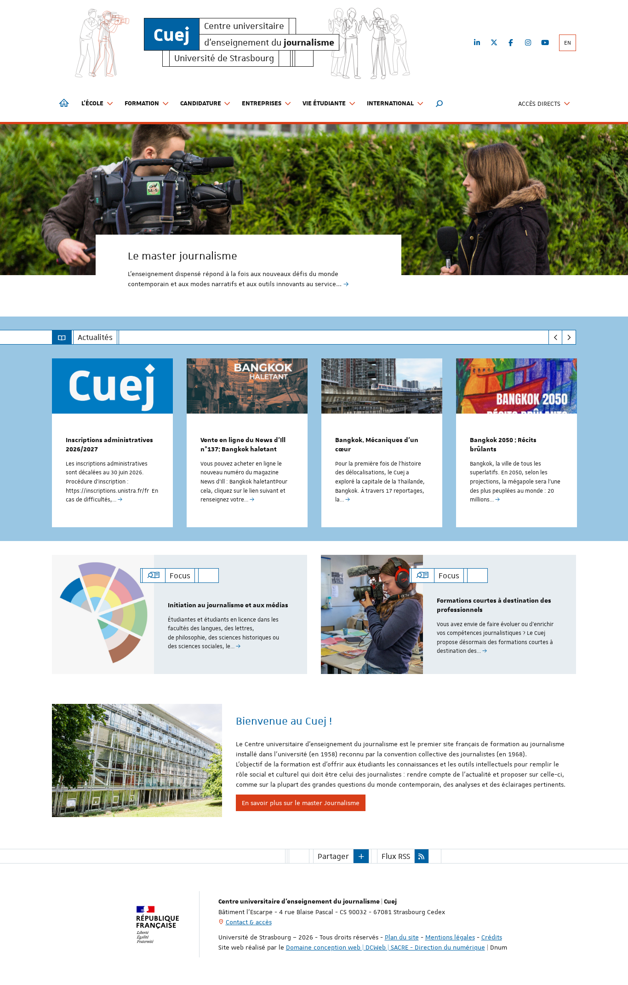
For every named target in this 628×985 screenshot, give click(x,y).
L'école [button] (92, 103)
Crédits (491, 937)
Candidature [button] (200, 103)
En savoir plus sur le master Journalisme (301, 803)
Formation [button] (142, 103)
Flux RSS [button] (396, 856)
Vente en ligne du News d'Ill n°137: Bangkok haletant (242, 445)
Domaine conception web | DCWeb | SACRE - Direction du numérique (385, 947)
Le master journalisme (182, 256)
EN (567, 42)
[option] (314, 213)
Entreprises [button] (261, 103)
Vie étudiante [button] (324, 103)
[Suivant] (569, 337)
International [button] (390, 103)
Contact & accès (249, 922)
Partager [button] (333, 856)
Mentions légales (450, 937)
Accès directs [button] (539, 103)
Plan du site (402, 937)
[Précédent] (555, 337)
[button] (439, 103)
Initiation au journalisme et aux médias (228, 605)
